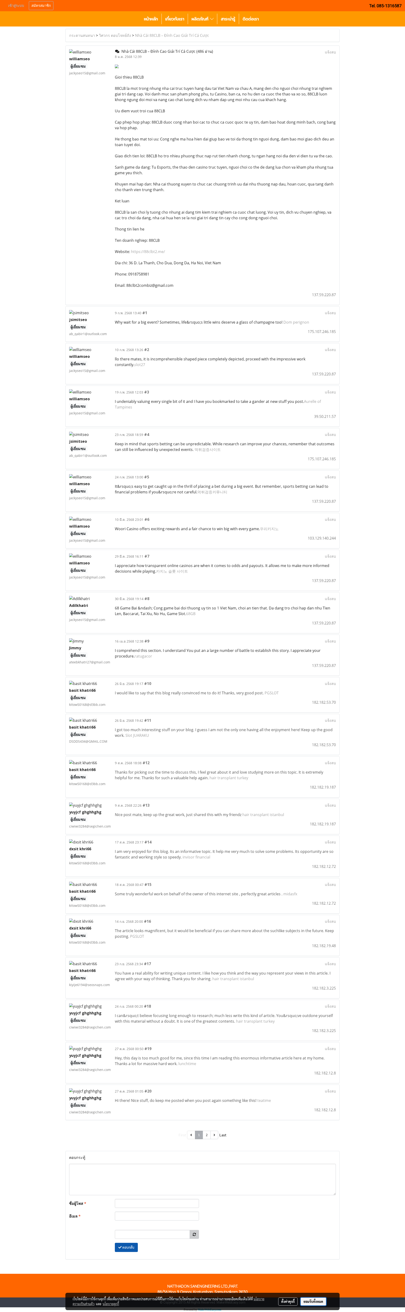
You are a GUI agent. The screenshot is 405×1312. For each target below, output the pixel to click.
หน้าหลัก (151, 18)
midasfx (290, 893)
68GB (190, 613)
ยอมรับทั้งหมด (313, 1301)
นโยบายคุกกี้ (111, 1304)
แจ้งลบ (330, 52)
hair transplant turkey (229, 777)
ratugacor (143, 656)
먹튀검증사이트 (208, 449)
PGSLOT (272, 693)
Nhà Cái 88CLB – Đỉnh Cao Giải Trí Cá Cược (172, 35)
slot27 (139, 364)
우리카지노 (269, 528)
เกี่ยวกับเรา (174, 18)
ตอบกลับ (128, 1247)
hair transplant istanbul (263, 814)
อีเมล (75, 1216)
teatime (264, 1100)
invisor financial (196, 857)
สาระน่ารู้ (228, 18)
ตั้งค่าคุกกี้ (288, 1301)
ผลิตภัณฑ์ (200, 18)
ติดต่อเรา (251, 18)
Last (222, 1134)
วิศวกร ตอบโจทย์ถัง (115, 35)
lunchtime (187, 1063)
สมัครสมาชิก (41, 6)
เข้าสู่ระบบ (16, 6)
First (182, 1134)
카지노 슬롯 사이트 (172, 571)
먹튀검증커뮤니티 (212, 492)
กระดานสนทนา (82, 35)
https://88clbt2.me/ (148, 251)
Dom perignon (296, 322)
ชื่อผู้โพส (77, 1203)
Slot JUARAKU (137, 735)
